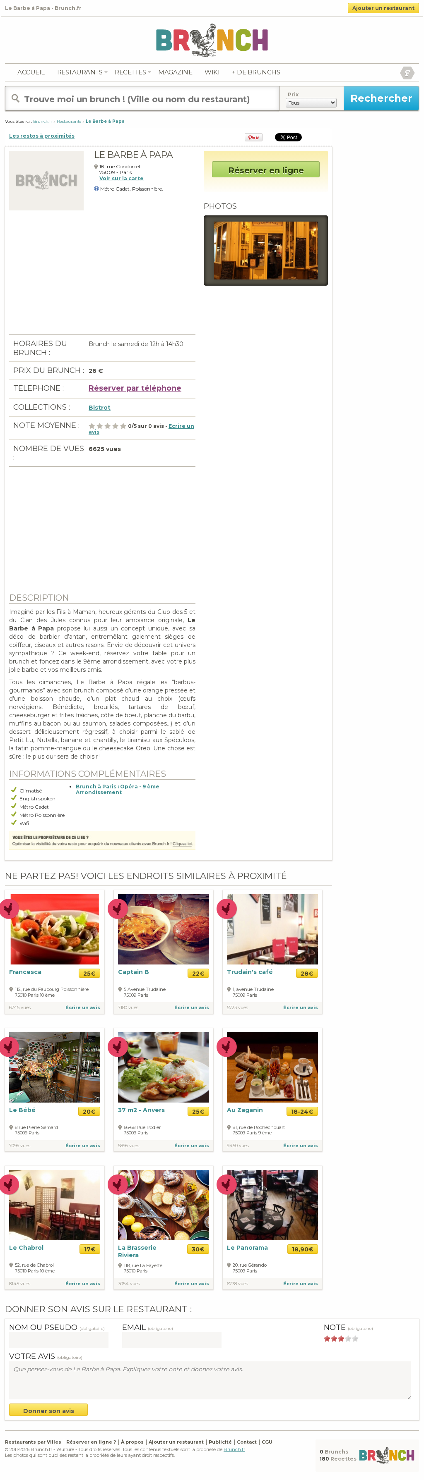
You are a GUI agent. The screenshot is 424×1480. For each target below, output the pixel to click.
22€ (198, 973)
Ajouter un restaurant (383, 8)
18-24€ (302, 1111)
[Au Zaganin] (272, 1067)
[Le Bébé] (54, 1067)
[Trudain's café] (272, 929)
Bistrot (100, 407)
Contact (247, 1442)
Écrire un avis (82, 1007)
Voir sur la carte (121, 178)
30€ (198, 1249)
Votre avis (45, 1356)
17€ (90, 1249)
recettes (130, 72)
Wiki (212, 72)
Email (147, 1327)
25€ (89, 973)
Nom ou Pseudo (57, 1327)
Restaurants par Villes (33, 1442)
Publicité (220, 1442)
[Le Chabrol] (54, 1205)
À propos (132, 1442)
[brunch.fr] (212, 40)
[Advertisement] (102, 276)
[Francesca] (54, 929)
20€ (89, 1111)
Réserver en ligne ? (91, 1442)
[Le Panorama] (272, 1205)
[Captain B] (163, 929)
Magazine (175, 72)
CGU (267, 1442)
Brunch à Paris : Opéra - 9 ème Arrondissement (117, 789)
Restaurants (80, 72)
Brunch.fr (234, 1449)
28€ (307, 973)
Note (348, 1327)
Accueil (31, 72)
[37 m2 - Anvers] (163, 1067)
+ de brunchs (256, 72)
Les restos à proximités (42, 136)
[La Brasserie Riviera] (163, 1205)
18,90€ (302, 1249)
